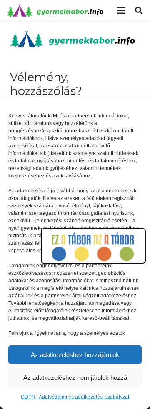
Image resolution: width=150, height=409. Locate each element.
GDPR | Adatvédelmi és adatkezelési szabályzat (75, 397)
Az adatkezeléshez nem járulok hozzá (75, 377)
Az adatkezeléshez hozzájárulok (75, 354)
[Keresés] (138, 10)
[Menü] (121, 10)
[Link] (55, 10)
